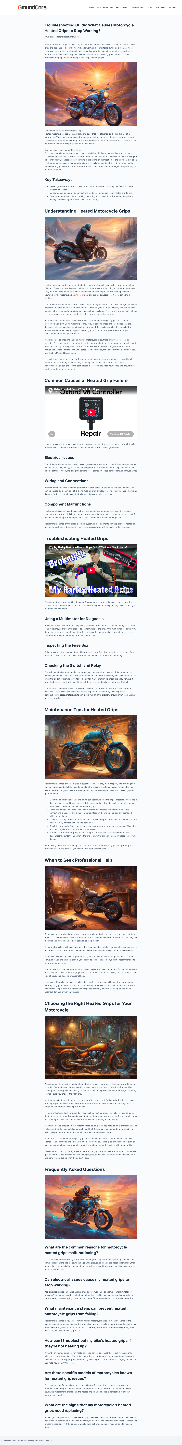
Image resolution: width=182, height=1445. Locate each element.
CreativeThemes (44, 1441)
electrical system (80, 295)
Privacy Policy (122, 7)
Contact (149, 7)
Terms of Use (137, 7)
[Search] (181, 7)
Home (91, 7)
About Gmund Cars (105, 7)
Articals (172, 7)
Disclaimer (161, 7)
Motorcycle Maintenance (67, 37)
